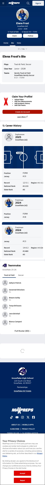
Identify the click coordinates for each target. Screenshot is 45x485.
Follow (30, 35)
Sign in (38, 3)
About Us (15, 424)
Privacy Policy (28, 429)
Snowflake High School (23, 378)
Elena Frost (22, 23)
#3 (24, 189)
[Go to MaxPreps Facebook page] (33, 417)
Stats (19, 43)
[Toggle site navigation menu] (3, 3)
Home (6, 43)
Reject (22, 480)
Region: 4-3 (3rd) (38, 247)
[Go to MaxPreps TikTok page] (11, 417)
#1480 (25, 251)
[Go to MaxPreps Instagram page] (22, 417)
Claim (14, 35)
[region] (22, 459)
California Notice (30, 433)
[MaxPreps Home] (14, 3)
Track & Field (9, 275)
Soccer (21, 275)
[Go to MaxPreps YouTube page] (17, 417)
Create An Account (22, 112)
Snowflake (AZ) (22, 26)
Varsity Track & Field (22, 73)
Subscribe (14, 429)
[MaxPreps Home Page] (19, 49)
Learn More (21, 117)
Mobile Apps (28, 424)
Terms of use (13, 433)
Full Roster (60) (22, 330)
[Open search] (28, 3)
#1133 (25, 186)
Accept (22, 473)
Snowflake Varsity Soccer (24, 75)
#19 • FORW (29, 32)
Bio (12, 43)
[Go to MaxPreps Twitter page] (28, 417)
